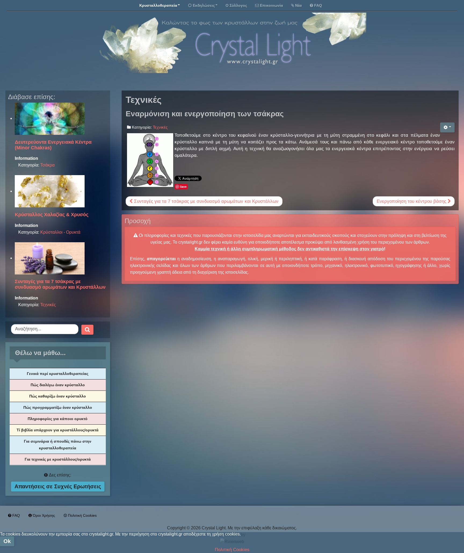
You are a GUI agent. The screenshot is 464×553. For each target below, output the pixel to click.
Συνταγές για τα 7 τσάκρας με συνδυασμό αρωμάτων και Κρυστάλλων (205, 201)
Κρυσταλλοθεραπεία (158, 5)
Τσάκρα (47, 165)
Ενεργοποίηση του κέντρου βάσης (412, 201)
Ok (7, 541)
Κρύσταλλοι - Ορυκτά (60, 232)
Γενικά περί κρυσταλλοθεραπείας (57, 373)
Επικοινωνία (271, 5)
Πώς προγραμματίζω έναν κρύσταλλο (57, 407)
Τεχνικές (48, 304)
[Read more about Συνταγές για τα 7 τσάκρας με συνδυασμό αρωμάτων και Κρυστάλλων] (50, 258)
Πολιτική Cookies (82, 515)
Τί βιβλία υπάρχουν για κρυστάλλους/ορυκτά (58, 430)
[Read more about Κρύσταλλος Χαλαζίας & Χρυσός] (50, 191)
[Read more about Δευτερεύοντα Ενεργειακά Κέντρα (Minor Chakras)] (50, 118)
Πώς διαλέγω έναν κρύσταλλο (58, 385)
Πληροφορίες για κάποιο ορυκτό (58, 419)
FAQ (318, 5)
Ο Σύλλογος (236, 5)
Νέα (298, 5)
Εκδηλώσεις (204, 5)
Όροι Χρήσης (44, 515)
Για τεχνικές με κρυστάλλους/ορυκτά (58, 459)
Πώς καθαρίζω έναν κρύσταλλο (57, 396)
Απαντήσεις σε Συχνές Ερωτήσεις (58, 486)
